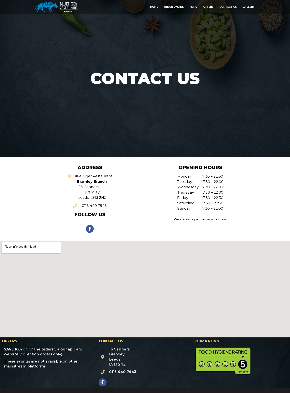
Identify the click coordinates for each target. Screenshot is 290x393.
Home (154, 6)
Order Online (174, 6)
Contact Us (228, 6)
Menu (193, 6)
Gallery (248, 6)
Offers (208, 6)
